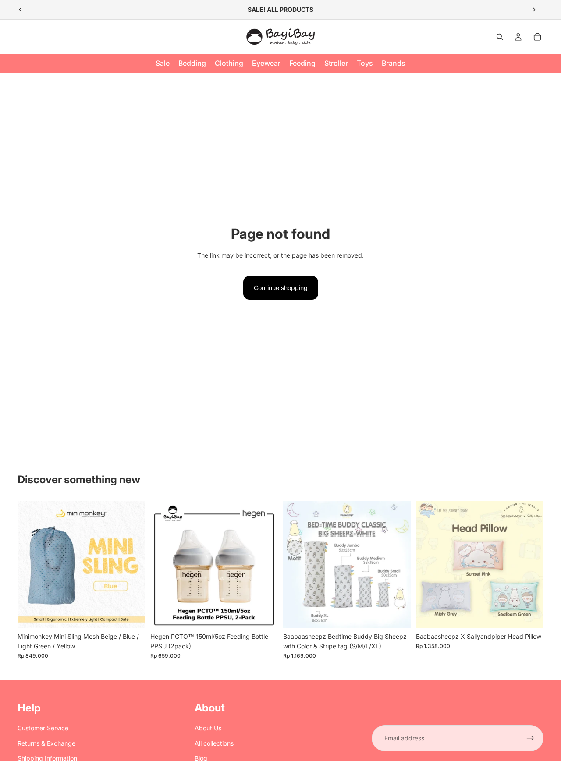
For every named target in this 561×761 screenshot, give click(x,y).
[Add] (264, 615)
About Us (208, 728)
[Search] (499, 36)
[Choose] (131, 615)
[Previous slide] (20, 9)
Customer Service (43, 728)
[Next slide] (533, 9)
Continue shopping (281, 287)
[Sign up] (530, 738)
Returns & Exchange (46, 743)
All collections (214, 743)
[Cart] (537, 36)
